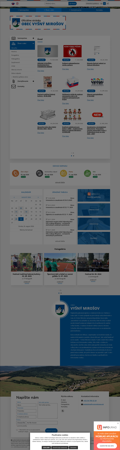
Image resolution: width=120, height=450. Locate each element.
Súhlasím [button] (46, 447)
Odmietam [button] (73, 447)
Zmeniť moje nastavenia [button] (60, 447)
